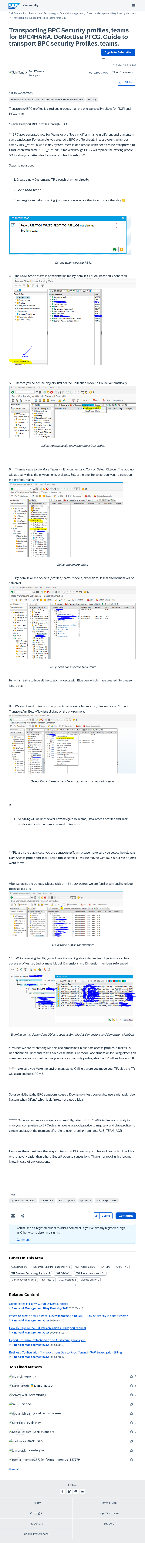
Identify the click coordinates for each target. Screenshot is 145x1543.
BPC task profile (67, 1200)
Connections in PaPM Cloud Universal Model (38, 1303)
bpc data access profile (23, 1200)
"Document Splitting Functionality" (50, 1267)
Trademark (36, 1523)
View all (14, 1469)
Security (92, 99)
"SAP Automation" (84, 1267)
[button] (120, 82)
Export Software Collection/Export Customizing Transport (47, 1340)
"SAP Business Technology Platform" (29, 1273)
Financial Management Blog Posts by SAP (40, 1308)
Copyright (36, 1513)
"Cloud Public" (18, 1267)
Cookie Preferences (36, 1533)
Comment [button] (126, 1215)
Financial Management (71, 13)
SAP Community (17, 13)
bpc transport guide (106, 1200)
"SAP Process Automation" (89, 1273)
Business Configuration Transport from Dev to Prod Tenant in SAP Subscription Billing (65, 1352)
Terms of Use (109, 1502)
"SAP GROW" (62, 1273)
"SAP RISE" (46, 1279)
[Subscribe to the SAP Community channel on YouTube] (75, 1491)
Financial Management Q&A (30, 1320)
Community (30, 5)
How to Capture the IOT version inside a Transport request (47, 1328)
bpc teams (85, 1200)
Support (109, 1523)
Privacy (36, 1502)
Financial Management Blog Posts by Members (111, 13)
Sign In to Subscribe (118, 52)
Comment (23, 1239)
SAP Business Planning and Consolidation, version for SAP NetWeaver (47, 99)
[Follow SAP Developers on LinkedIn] (82, 1491)
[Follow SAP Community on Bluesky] (69, 1491)
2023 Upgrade (66, 1279)
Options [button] (103, 59)
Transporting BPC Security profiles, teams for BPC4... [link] (39, 18)
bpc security (47, 1200)
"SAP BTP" (121, 1267)
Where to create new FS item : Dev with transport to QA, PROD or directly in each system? (68, 1315)
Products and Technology (42, 13)
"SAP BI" (105, 1267)
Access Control (89, 1279)
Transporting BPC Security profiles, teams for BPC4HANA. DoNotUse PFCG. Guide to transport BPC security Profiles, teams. (69, 37)
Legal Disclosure (109, 1513)
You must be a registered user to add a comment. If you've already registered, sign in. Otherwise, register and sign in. (71, 1230)
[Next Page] (75, 1285)
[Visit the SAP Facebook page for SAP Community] (62, 1491)
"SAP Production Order (22, 1279)
